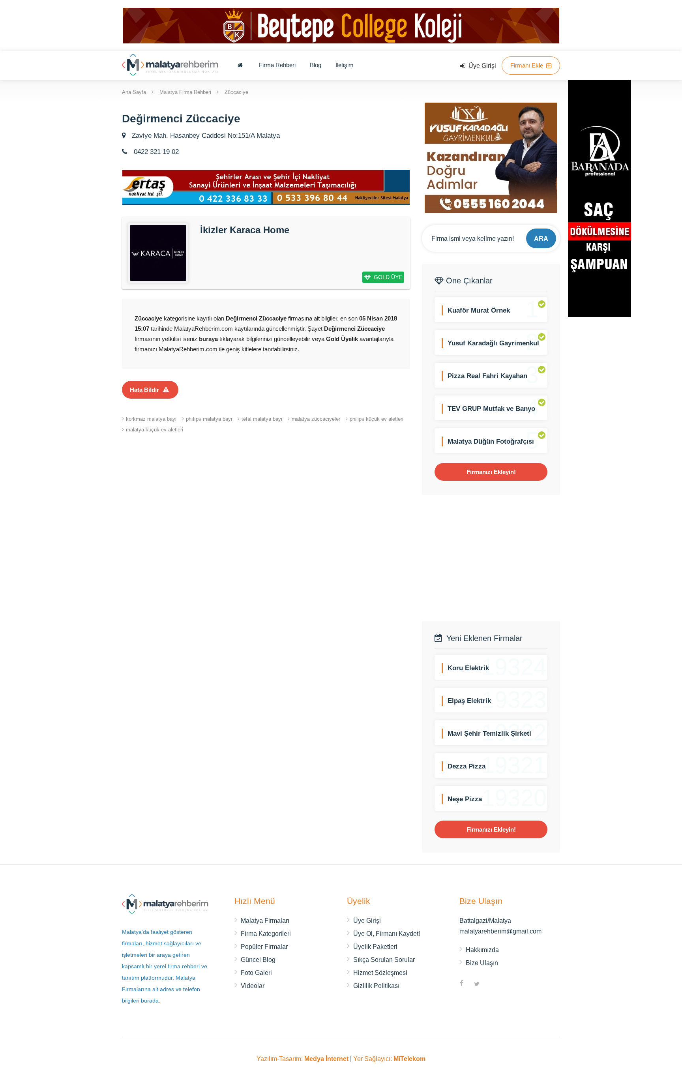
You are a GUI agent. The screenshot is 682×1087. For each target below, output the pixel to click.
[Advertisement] (491, 558)
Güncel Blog (258, 959)
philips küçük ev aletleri (376, 419)
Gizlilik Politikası (376, 985)
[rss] (491, 984)
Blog (315, 65)
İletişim (344, 65)
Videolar (252, 985)
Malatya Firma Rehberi (185, 92)
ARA (541, 238)
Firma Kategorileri (266, 933)
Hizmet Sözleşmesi (380, 972)
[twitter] (476, 984)
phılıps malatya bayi (209, 419)
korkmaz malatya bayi (151, 419)
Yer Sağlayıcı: (389, 1058)
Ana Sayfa (134, 92)
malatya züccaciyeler (316, 419)
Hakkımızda (482, 949)
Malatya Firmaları (265, 920)
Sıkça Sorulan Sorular (384, 959)
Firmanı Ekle (527, 65)
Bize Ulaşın (482, 963)
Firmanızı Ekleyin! (491, 472)
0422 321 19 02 (155, 152)
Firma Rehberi (277, 65)
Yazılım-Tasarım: (302, 1058)
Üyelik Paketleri (375, 946)
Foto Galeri (256, 972)
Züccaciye (236, 92)
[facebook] (461, 984)
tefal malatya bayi (262, 419)
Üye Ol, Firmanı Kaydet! (386, 933)
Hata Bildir (144, 389)
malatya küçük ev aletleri (154, 430)
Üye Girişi (481, 65)
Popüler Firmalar (264, 946)
